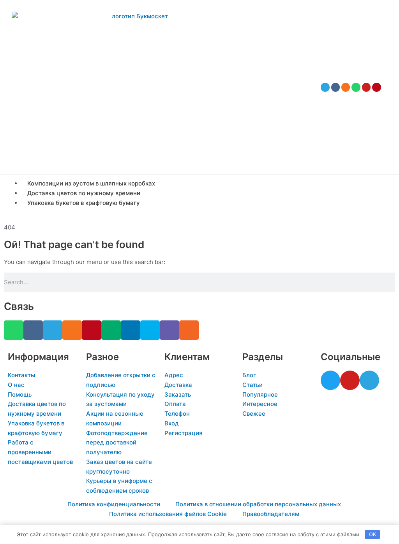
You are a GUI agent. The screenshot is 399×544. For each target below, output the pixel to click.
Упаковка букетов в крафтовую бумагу (83, 202)
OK (372, 534)
